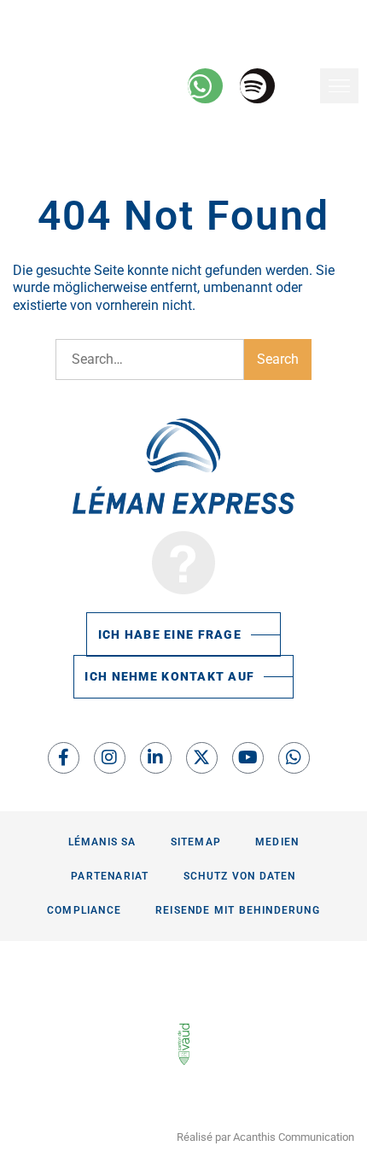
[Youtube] (248, 758)
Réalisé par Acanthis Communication (265, 1137)
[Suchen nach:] (149, 359)
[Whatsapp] (294, 758)
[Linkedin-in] (156, 758)
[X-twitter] (202, 758)
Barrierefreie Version (74, 17)
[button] (339, 85)
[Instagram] (109, 758)
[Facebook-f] (63, 758)
